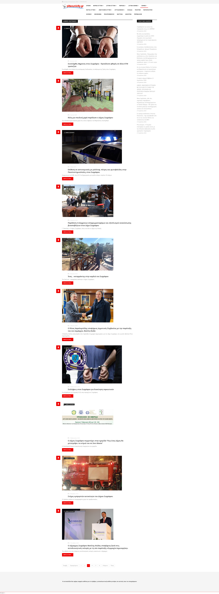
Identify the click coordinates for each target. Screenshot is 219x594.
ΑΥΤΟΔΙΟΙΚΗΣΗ (119, 10)
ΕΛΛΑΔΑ (129, 10)
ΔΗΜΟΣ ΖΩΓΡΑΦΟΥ (70, 28)
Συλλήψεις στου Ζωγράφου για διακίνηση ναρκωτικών (91, 389)
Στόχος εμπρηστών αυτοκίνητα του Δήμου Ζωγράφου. (90, 496)
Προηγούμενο (74, 565)
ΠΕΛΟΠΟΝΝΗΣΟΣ (109, 14)
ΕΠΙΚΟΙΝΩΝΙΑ (83, 1)
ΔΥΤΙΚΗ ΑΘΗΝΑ (133, 5)
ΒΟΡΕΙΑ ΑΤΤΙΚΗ (97, 5)
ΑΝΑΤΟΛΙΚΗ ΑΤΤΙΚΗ (105, 10)
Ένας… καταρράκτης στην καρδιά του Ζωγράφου (88, 276)
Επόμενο (105, 565)
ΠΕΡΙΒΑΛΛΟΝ (138, 14)
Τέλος (112, 565)
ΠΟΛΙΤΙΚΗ (138, 10)
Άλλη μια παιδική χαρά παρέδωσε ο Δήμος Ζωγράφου (90, 117)
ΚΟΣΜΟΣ (89, 14)
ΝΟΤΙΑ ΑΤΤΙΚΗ (90, 10)
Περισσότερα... (67, 73)
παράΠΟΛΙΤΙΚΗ (147, 10)
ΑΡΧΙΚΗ (88, 5)
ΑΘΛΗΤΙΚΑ (128, 14)
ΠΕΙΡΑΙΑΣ (122, 5)
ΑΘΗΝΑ (143, 5)
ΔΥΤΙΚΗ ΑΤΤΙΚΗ (110, 5)
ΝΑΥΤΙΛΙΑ (120, 14)
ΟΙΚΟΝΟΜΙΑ (97, 14)
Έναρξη (65, 565)
